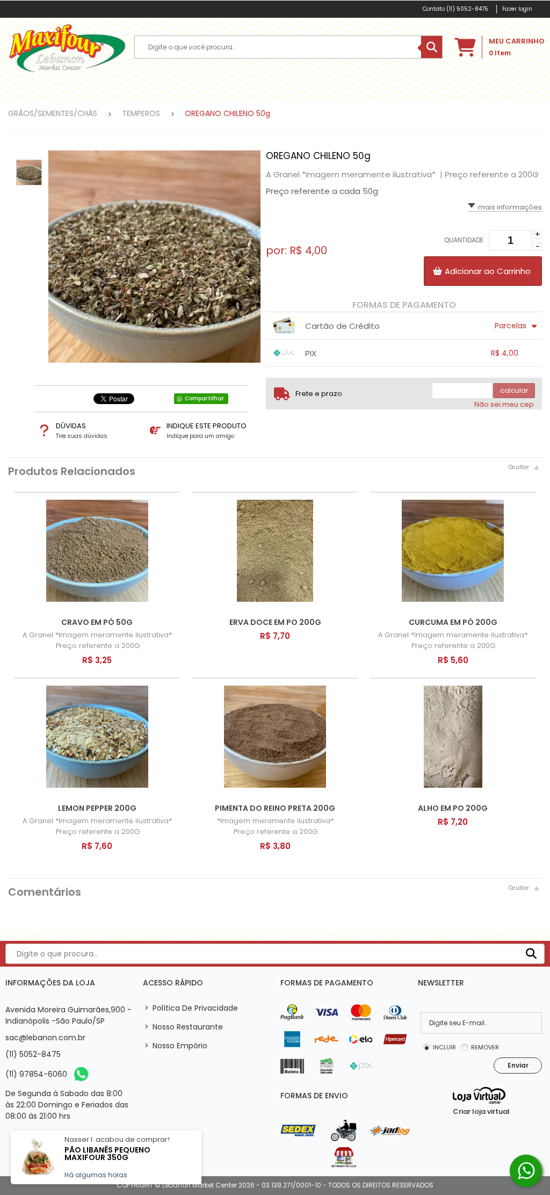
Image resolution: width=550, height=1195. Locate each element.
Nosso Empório (175, 1045)
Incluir (444, 1047)
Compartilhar (204, 398)
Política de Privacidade (191, 1008)
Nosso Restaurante (183, 1026)
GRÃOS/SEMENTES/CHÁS (52, 113)
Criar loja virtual (481, 1111)
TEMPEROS (141, 113)
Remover (485, 1047)
